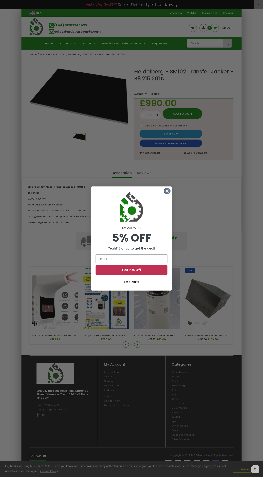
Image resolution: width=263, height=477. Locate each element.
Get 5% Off (131, 269)
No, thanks (131, 282)
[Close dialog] (167, 191)
